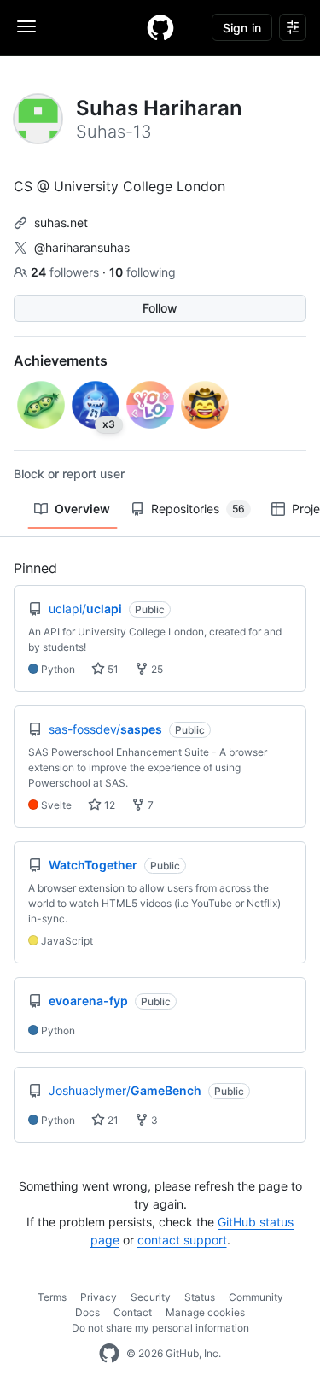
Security (151, 1297)
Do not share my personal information (160, 1327)
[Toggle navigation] (26, 26)
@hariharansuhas (82, 247)
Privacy (98, 1297)
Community (256, 1297)
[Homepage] (160, 27)
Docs (87, 1312)
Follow (160, 308)
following (142, 272)
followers (66, 272)
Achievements (61, 360)
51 (112, 669)
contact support (182, 1239)
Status (199, 1297)
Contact (132, 1312)
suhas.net (61, 222)
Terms (52, 1297)
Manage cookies (205, 1312)
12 (108, 805)
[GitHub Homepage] (109, 1354)
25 (155, 669)
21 (112, 1120)
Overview (82, 508)
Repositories (198, 508)
